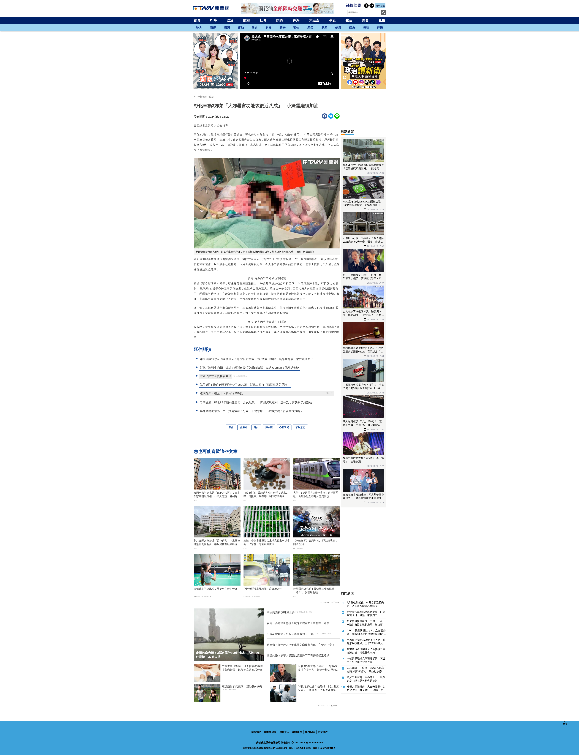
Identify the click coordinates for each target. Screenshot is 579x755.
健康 (338, 27)
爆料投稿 (310, 732)
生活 (349, 20)
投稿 (366, 27)
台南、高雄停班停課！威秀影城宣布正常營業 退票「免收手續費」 (301, 623)
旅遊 (255, 27)
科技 (269, 27)
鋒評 (296, 20)
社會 (263, 20)
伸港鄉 (243, 427)
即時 (213, 20)
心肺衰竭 (284, 427)
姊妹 (256, 427)
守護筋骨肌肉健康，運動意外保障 (242, 686)
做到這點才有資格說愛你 (215, 376)
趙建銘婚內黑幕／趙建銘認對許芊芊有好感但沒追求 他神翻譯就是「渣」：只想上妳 (301, 655)
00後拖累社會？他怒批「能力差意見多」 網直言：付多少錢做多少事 (318, 688)
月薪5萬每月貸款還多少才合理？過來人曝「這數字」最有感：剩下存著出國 (266, 494)
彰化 (231, 427)
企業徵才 (323, 732)
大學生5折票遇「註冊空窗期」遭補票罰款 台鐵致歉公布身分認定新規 (315, 494)
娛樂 (279, 20)
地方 (199, 27)
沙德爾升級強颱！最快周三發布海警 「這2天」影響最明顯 (315, 590)
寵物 (296, 27)
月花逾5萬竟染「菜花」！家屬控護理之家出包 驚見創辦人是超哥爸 (318, 668)
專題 (332, 20)
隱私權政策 (270, 732)
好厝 (380, 27)
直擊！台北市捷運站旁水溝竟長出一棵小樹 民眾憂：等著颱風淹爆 (267, 542)
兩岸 (213, 27)
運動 (241, 27)
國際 (227, 27)
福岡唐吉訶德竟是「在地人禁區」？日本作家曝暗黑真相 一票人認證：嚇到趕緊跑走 (217, 494)
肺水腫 (269, 427)
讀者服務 (297, 732)
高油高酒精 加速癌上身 (281, 612)
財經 (246, 20)
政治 (230, 20)
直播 (382, 20)
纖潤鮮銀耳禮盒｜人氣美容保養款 (221, 393)
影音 (365, 20)
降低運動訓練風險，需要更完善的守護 (215, 588)
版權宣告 (284, 732)
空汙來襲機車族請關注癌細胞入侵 (263, 588)
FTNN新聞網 (200, 96)
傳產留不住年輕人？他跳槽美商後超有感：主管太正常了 (301, 644)
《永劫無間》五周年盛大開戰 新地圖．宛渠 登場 (315, 542)
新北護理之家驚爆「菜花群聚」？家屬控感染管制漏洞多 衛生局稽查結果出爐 (217, 542)
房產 (324, 27)
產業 (310, 27)
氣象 (352, 27)
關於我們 (256, 732)
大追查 (314, 20)
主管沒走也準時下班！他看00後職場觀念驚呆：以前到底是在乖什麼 (242, 668)
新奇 (283, 27)
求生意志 (300, 427)
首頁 (197, 20)
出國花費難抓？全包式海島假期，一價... (291, 633)
